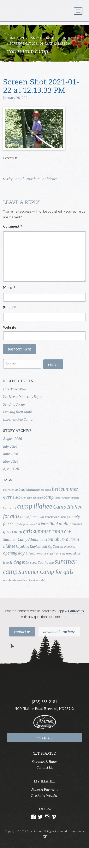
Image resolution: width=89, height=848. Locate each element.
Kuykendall (38, 546)
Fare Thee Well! (14, 389)
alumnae (33, 489)
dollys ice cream (27, 524)
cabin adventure (35, 497)
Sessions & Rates (44, 762)
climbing (63, 517)
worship (41, 580)
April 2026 (11, 469)
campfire (9, 507)
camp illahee (34, 506)
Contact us (76, 611)
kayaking (22, 546)
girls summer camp (43, 531)
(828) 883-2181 (44, 701)
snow (33, 563)
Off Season (55, 546)
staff (51, 562)
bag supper (46, 490)
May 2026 (10, 461)
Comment (12, 226)
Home (11, 38)
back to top (45, 737)
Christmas (51, 517)
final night (59, 523)
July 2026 (10, 446)
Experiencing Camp (17, 419)
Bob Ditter (19, 497)
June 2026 (10, 454)
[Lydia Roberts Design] (45, 836)
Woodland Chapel (26, 580)
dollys (14, 524)
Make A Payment (44, 789)
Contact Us (22, 632)
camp (48, 497)
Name (9, 288)
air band (19, 489)
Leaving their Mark (17, 412)
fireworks (76, 524)
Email (9, 308)
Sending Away (14, 404)
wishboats (9, 580)
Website (9, 327)
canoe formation (32, 517)
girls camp (12, 531)
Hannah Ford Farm (61, 539)
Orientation (33, 553)
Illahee (9, 546)
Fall (38, 524)
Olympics (69, 546)
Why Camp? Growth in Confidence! (50, 38)
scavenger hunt (50, 553)
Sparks (43, 562)
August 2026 (12, 439)
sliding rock (19, 562)
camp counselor (62, 497)
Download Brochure (59, 632)
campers (75, 497)
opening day (14, 553)
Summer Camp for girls (46, 572)
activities (8, 489)
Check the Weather (44, 795)
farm (45, 524)
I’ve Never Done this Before (23, 397)
